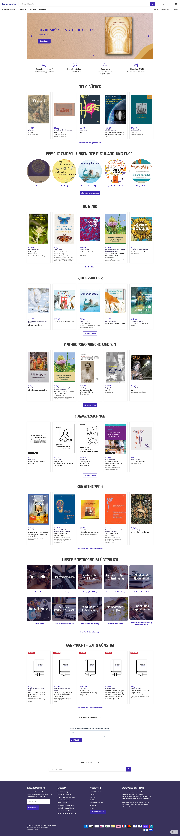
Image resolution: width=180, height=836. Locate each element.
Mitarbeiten (93, 805)
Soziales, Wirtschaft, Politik (66, 805)
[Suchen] (152, 4)
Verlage (92, 808)
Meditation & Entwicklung (65, 808)
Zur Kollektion (90, 267)
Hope (81, 132)
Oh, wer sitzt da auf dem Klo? (64, 322)
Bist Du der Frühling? (35, 325)
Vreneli (30, 132)
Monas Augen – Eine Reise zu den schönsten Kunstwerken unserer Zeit (38, 534)
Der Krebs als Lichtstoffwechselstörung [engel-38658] (88, 693)
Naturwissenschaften (64, 811)
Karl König (108, 390)
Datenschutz (38, 825)
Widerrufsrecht (52, 825)
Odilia (133, 390)
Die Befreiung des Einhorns (140, 532)
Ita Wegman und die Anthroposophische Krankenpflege (86, 392)
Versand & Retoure (96, 792)
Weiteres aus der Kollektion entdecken (90, 549)
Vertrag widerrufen (98, 812)
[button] (167, 4)
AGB (45, 825)
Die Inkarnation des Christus (37, 390)
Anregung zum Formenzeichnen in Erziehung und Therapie (64, 463)
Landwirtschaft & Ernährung (66, 797)
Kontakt (155, 10)
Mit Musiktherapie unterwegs (89, 532)
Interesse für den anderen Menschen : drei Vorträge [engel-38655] (37, 694)
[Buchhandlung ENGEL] (135, 69)
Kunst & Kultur (62, 803)
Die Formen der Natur (87, 252)
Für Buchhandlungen (96, 803)
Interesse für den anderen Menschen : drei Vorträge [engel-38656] (63, 694)
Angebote (33, 10)
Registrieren (33, 808)
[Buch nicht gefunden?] (44, 69)
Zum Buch (44, 41)
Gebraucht (42, 10)
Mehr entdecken (90, 333)
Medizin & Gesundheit (64, 800)
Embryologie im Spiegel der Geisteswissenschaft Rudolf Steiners (114, 134)
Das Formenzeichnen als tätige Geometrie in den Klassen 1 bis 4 (113, 463)
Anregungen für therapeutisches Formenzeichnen (85, 463)
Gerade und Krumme (138, 461)
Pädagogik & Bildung (64, 794)
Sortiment (22, 10)
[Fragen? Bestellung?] (75, 69)
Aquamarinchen (85, 323)
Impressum (30, 825)
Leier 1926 (134, 132)
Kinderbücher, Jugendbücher (66, 813)
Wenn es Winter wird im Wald (115, 323)
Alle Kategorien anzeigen (90, 193)
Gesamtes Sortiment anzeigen (90, 632)
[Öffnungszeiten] (105, 69)
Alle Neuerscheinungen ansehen (90, 143)
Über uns (174, 10)
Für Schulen (165, 10)
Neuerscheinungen (9, 10)
